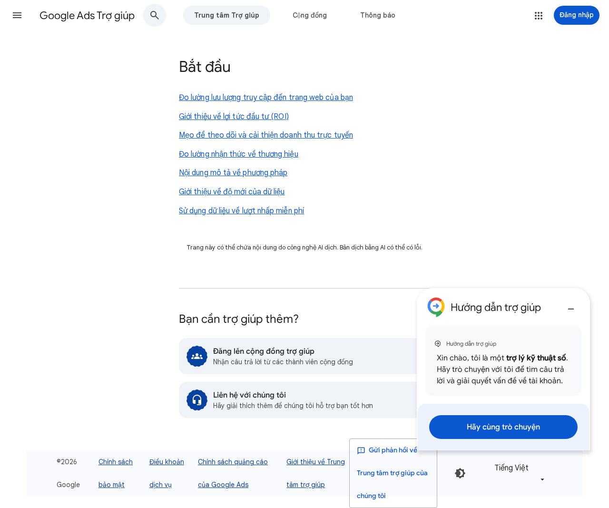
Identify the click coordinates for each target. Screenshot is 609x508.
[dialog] (503, 369)
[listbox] (517, 473)
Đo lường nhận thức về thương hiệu (238, 154)
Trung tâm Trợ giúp (226, 15)
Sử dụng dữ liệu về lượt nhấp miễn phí (241, 211)
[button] (17, 15)
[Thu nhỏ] (570, 305)
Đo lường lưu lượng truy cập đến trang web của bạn (266, 97)
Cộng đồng (310, 15)
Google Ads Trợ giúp (87, 15)
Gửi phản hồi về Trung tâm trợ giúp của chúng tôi (392, 473)
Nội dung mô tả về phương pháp (233, 173)
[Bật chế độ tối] (460, 473)
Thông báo (377, 15)
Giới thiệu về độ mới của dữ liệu (232, 192)
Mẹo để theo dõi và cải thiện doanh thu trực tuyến (266, 135)
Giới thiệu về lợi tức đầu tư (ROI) (234, 116)
